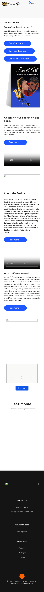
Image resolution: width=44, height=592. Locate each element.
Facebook (22, 548)
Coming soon (22, 532)
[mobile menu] (41, 4)
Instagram (22, 553)
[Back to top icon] (22, 576)
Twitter (22, 558)
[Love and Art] (11, 4)
